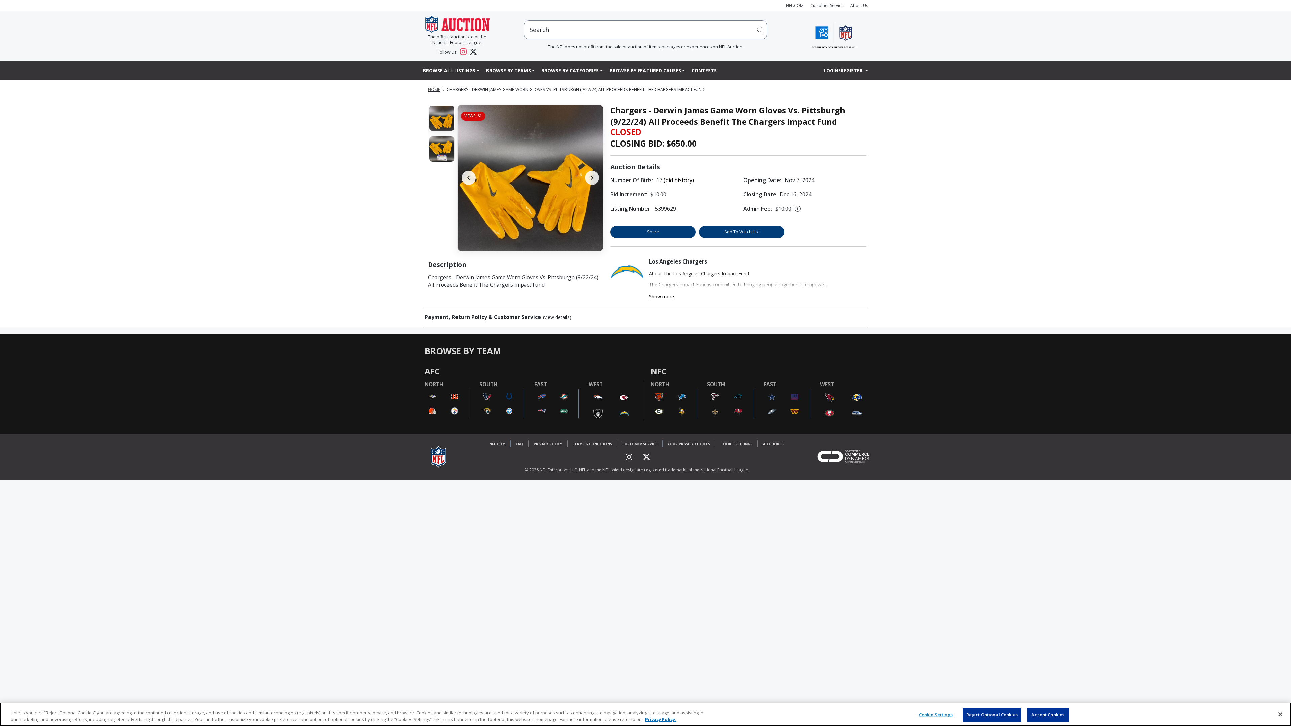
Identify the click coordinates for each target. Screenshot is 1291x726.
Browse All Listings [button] (449, 70)
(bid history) (679, 180)
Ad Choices (773, 444)
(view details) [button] (557, 317)
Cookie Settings (736, 444)
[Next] (592, 178)
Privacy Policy (548, 444)
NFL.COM (795, 5)
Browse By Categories (570, 70)
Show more (661, 296)
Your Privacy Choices (689, 444)
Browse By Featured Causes (645, 70)
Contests (704, 70)
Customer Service (827, 5)
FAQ (519, 444)
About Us (859, 5)
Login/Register (844, 70)
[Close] (1280, 714)
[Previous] (469, 178)
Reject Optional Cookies (992, 715)
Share (653, 232)
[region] (645, 714)
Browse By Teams (508, 70)
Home (434, 89)
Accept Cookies (1047, 715)
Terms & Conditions (592, 444)
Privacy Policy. (660, 719)
